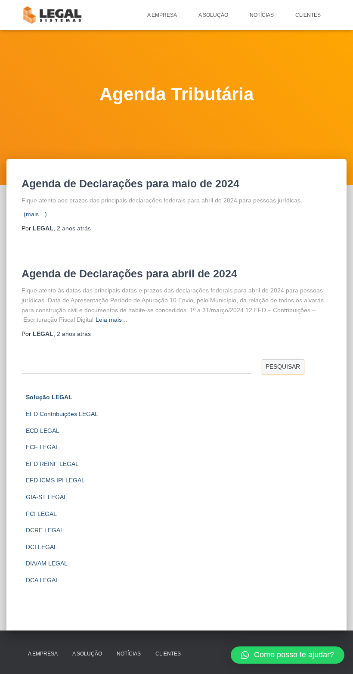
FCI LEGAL (41, 513)
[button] (287, 655)
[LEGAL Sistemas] (53, 15)
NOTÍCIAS (262, 15)
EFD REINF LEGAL (52, 463)
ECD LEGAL (42, 430)
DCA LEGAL (42, 580)
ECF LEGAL (42, 447)
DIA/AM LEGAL (47, 563)
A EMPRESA (162, 15)
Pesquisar (283, 366)
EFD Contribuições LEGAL (62, 413)
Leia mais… (112, 319)
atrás (74, 228)
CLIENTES (308, 15)
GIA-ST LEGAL (46, 497)
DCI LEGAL (41, 547)
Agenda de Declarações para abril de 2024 (129, 273)
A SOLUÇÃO (213, 15)
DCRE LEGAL (45, 530)
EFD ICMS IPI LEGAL (55, 480)
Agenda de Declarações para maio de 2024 (130, 183)
